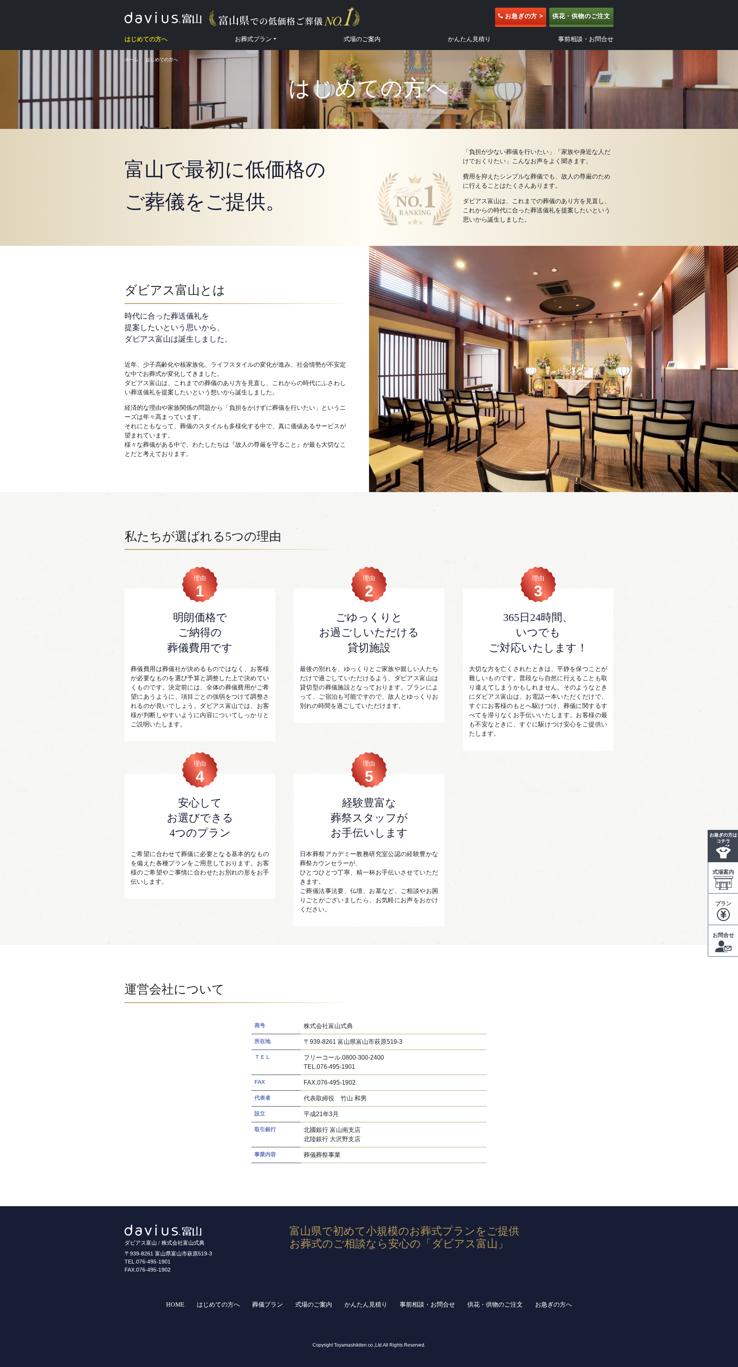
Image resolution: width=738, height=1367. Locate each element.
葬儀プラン (267, 1304)
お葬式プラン (253, 39)
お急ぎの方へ (553, 1304)
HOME (175, 1304)
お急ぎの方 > (523, 16)
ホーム (131, 59)
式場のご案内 (362, 39)
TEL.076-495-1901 (148, 1262)
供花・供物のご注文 (581, 16)
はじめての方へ (146, 39)
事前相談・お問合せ (585, 39)
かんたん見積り (469, 39)
